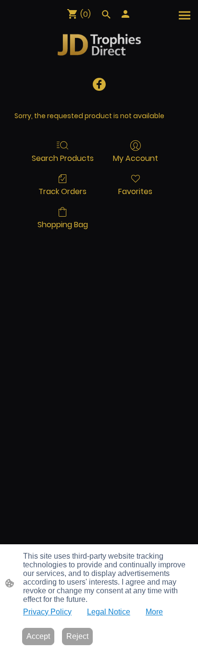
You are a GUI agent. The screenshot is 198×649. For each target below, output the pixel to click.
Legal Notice (108, 612)
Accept (38, 636)
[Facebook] (99, 84)
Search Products (63, 158)
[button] (106, 14)
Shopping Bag (62, 224)
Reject (77, 636)
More (154, 612)
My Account (135, 158)
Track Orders (62, 191)
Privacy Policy (47, 612)
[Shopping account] (125, 14)
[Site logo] (99, 44)
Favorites (135, 191)
